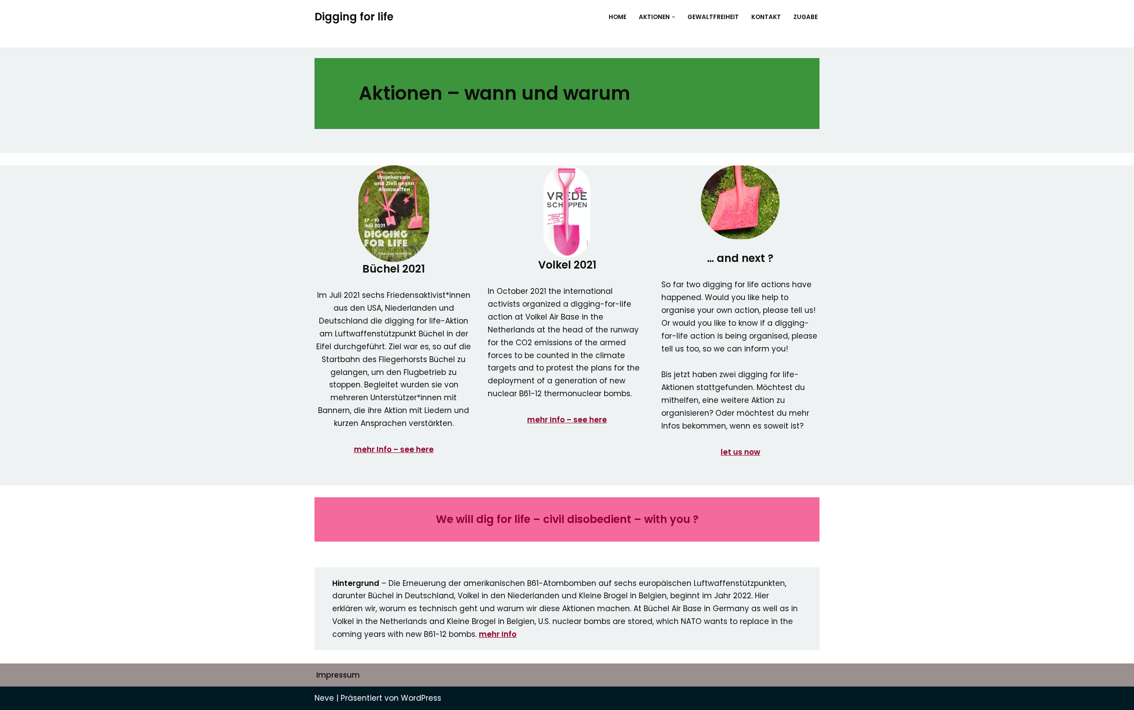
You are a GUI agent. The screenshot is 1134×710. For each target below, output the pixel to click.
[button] (673, 17)
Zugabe (805, 17)
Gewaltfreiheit (713, 17)
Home (617, 17)
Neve (324, 698)
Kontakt (766, 17)
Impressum (338, 675)
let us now (740, 452)
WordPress (421, 698)
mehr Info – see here (567, 419)
